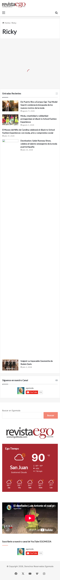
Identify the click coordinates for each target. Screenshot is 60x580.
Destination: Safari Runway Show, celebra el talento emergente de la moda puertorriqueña (39, 143)
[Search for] (56, 12)
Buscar (50, 415)
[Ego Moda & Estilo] (13, 5)
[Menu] (3, 12)
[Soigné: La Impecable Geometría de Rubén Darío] (10, 365)
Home (7, 23)
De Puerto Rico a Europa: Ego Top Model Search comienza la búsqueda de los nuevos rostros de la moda (39, 105)
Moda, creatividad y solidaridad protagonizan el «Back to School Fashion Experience (39, 119)
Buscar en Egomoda (11, 410)
